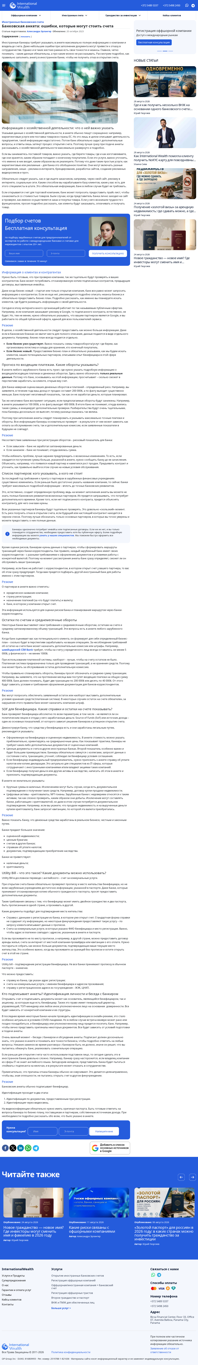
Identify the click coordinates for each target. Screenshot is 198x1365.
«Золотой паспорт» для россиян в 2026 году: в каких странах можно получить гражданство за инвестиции (164, 1233)
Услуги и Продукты (13, 1275)
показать (25, 36)
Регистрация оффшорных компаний (73, 1280)
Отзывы (6, 1295)
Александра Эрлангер (39, 31)
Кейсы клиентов (172, 15)
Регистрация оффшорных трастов (72, 1293)
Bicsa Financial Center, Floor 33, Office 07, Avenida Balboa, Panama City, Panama (172, 1319)
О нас (5, 1285)
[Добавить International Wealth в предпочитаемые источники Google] (110, 1148)
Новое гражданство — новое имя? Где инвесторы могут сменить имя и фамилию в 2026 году (33, 1231)
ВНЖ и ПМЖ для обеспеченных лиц (72, 1302)
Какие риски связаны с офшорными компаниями (92, 1229)
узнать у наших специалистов (56, 535)
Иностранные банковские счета (23, 22)
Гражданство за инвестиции (121, 15)
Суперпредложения (14, 1280)
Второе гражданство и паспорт (70, 1297)
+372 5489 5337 (149, 5)
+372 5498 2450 (171, 5)
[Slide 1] (159, 51)
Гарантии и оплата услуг (16, 1290)
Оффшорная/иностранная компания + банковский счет (82, 1287)
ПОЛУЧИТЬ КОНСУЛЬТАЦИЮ (108, 253)
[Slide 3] (170, 51)
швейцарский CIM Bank (17, 649)
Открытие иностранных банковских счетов (77, 1275)
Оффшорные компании (24, 15)
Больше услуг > (61, 1308)
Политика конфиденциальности (70, 1352)
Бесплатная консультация (154, 44)
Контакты (7, 1304)
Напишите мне (104, 1131)
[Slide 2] (165, 51)
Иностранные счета (72, 15)
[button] (192, 1177)
